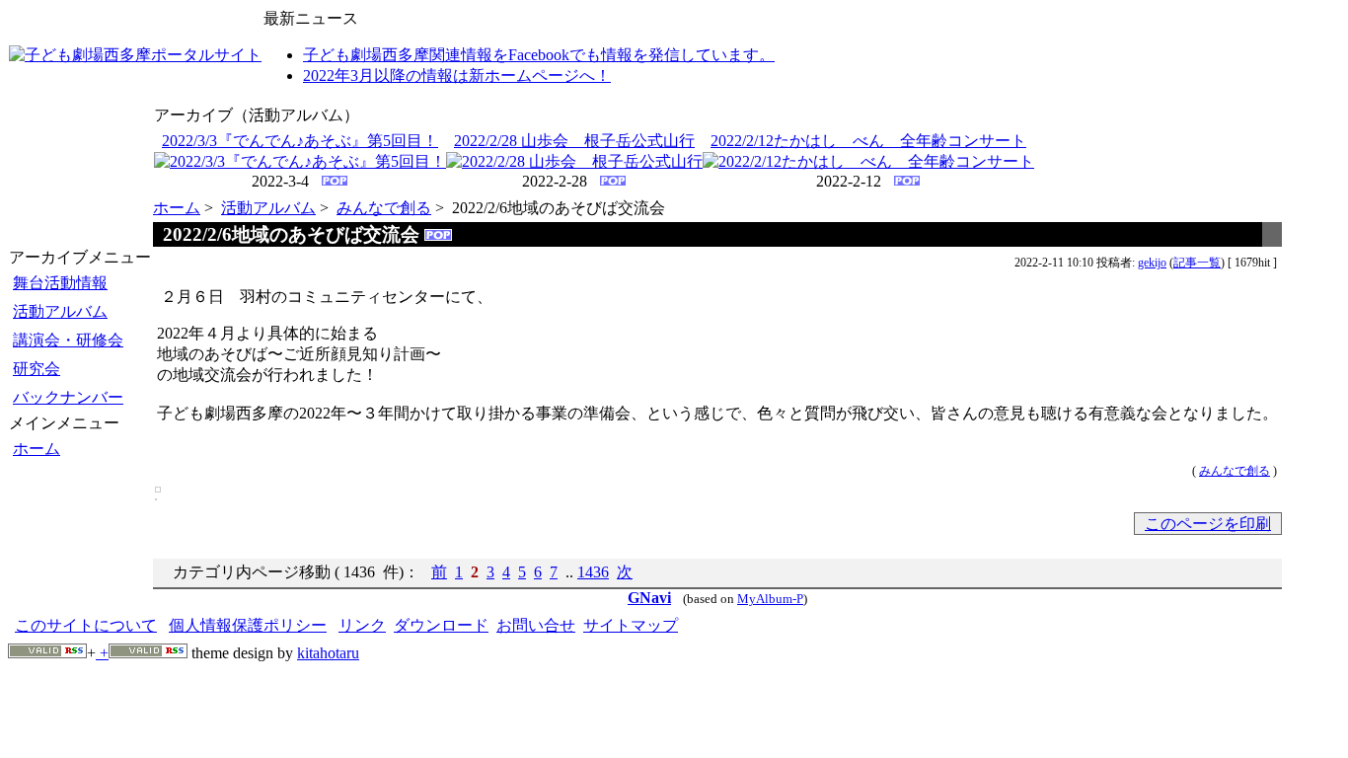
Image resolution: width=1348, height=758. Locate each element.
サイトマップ (630, 625)
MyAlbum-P (770, 599)
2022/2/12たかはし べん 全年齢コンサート (868, 140)
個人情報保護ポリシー (248, 625)
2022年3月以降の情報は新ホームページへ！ (457, 75)
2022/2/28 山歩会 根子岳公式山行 (574, 140)
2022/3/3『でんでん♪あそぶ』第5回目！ (300, 140)
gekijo (1152, 262)
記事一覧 (1197, 262)
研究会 (36, 368)
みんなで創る (384, 207)
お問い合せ (535, 625)
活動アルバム (60, 311)
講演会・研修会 (68, 340)
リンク (362, 625)
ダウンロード (441, 625)
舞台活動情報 (60, 282)
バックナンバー (68, 397)
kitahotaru (328, 652)
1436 (593, 572)
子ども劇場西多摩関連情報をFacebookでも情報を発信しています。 (539, 54)
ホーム (36, 448)
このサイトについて (86, 625)
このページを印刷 (1208, 523)
